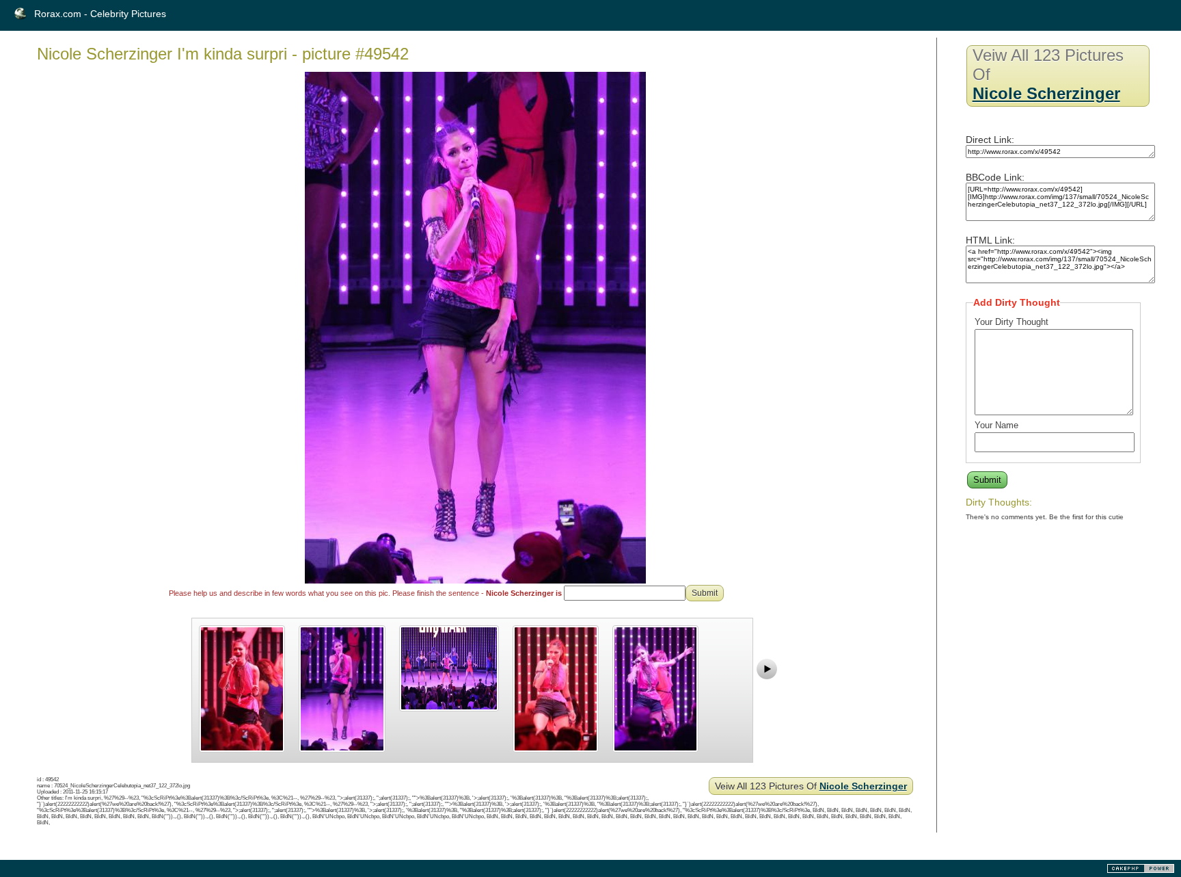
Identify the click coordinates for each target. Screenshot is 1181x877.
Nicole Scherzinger (863, 786)
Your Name (996, 425)
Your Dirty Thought (1011, 322)
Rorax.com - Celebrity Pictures (100, 13)
